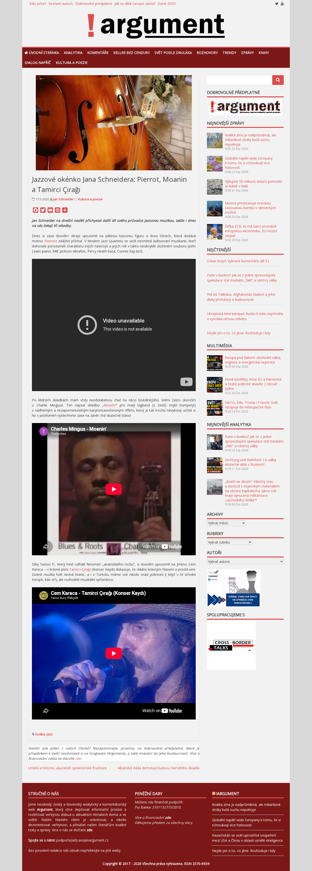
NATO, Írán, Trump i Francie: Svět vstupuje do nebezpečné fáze (251, 404)
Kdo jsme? (37, 3)
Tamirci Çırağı (80, 569)
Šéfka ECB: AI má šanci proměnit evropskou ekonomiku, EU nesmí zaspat (251, 231)
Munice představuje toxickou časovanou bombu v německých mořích (250, 208)
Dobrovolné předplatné (93, 3)
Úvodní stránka (44, 52)
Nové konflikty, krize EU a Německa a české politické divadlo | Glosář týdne (253, 384)
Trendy (229, 52)
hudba (40, 734)
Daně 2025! (167, 3)
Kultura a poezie (72, 62)
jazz (50, 734)
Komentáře (97, 52)
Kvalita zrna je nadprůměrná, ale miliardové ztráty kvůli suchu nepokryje (250, 140)
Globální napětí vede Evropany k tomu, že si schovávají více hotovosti (249, 163)
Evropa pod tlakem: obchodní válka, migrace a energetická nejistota (253, 360)
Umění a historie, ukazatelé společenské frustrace (67, 768)
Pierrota (50, 241)
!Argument (227, 793)
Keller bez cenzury (131, 52)
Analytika (73, 52)
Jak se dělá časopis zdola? (135, 3)
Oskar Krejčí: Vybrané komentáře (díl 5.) (238, 261)
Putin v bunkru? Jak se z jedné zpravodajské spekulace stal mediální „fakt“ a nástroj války (254, 441)
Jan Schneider (63, 199)
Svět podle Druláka (173, 52)
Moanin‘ (110, 405)
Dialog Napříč (38, 62)
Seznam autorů (61, 3)
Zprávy (247, 52)
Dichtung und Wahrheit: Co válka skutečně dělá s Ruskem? (250, 462)
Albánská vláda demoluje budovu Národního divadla (158, 768)
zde (78, 758)
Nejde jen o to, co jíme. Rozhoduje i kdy (238, 333)
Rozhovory (207, 52)
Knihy (264, 52)
